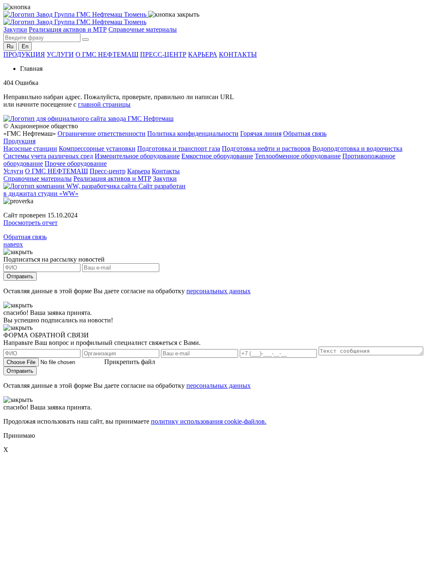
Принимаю (19, 435)
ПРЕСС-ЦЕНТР (163, 54)
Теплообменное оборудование (298, 156)
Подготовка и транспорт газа (178, 148)
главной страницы (104, 104)
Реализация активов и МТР (68, 29)
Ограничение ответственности (102, 133)
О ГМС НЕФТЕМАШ (106, 54)
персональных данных (218, 290)
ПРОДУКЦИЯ (24, 54)
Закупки (15, 29)
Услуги (13, 171)
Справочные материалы (142, 29)
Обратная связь (305, 133)
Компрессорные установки (97, 148)
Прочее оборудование (76, 163)
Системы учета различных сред (48, 156)
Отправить (20, 276)
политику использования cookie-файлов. (208, 421)
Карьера (138, 171)
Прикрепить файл (129, 361)
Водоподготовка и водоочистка (357, 148)
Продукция (19, 141)
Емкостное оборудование (217, 156)
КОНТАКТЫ (238, 54)
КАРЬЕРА (202, 54)
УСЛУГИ (60, 54)
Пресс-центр (108, 171)
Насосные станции (30, 148)
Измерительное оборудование (137, 156)
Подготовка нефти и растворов (266, 148)
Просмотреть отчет (30, 222)
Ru (10, 46)
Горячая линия (260, 133)
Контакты (166, 171)
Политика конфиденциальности (193, 133)
